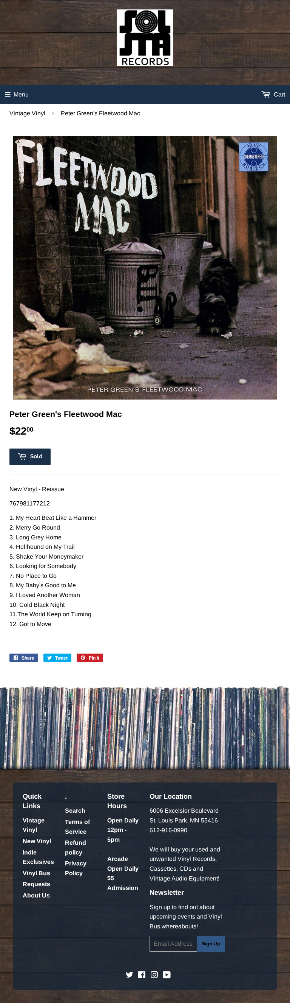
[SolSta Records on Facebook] (142, 975)
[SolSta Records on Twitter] (129, 975)
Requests (36, 884)
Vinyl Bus (36, 873)
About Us (36, 895)
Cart (278, 94)
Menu (21, 94)
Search (75, 810)
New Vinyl (37, 841)
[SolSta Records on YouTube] (167, 975)
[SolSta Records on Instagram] (154, 975)
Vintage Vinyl (27, 113)
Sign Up (211, 943)
